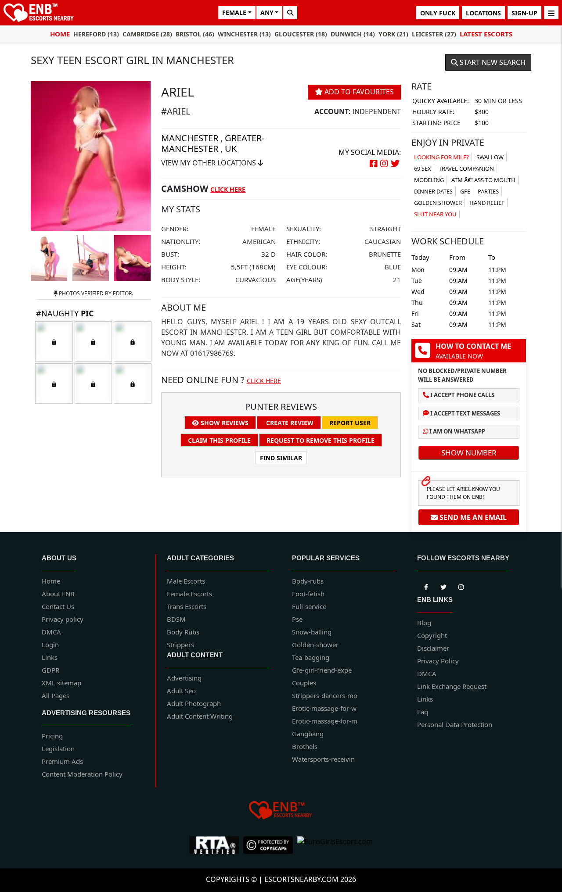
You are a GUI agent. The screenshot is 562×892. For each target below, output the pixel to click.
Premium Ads (62, 761)
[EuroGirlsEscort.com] (335, 845)
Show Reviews (224, 423)
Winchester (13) (244, 34)
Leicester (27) (434, 34)
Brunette (385, 254)
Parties (488, 191)
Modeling (429, 180)
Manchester (189, 138)
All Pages (55, 695)
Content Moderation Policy (82, 774)
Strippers (180, 644)
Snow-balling (311, 631)
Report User (350, 423)
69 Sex (422, 168)
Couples (304, 682)
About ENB (58, 593)
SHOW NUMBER (469, 453)
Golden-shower (315, 644)
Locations (483, 13)
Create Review (288, 423)
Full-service (309, 606)
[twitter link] (426, 585)
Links (50, 657)
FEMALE (234, 12)
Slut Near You (435, 214)
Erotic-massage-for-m (324, 720)
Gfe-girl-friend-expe (322, 670)
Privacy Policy (438, 660)
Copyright (432, 635)
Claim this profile (219, 440)
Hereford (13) (96, 34)
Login (50, 644)
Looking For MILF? (441, 157)
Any (267, 12)
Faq (422, 711)
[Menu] (551, 12)
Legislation (58, 748)
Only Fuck (437, 13)
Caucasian (382, 241)
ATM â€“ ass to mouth (483, 180)
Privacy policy (62, 619)
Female (263, 228)
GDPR (50, 670)
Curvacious (255, 279)
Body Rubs (183, 631)
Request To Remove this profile (321, 440)
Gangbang (308, 733)
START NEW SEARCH (492, 62)
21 (397, 279)
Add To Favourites (358, 92)
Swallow (490, 157)
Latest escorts (486, 33)
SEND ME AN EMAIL (472, 517)
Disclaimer (433, 648)
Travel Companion (466, 168)
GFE (465, 191)
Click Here (227, 189)
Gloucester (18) (300, 34)
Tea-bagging (310, 657)
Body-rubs (308, 581)
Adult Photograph (194, 703)
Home (60, 33)
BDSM (176, 619)
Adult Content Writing (200, 716)
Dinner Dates (433, 191)
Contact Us (58, 606)
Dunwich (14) (353, 34)
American (259, 241)
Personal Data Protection (454, 724)
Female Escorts (189, 593)
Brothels (304, 746)
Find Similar (281, 458)
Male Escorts (186, 581)
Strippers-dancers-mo (324, 695)
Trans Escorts (186, 606)
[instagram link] (461, 585)
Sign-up (524, 13)
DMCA (51, 631)
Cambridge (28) (147, 34)
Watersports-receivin (323, 759)
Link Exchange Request (451, 686)
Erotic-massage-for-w (324, 708)
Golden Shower (438, 203)
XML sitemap (61, 682)
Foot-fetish (308, 593)
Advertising (184, 677)
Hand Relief (486, 203)
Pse (297, 619)
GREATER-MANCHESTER (212, 143)
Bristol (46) (195, 34)
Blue (393, 266)
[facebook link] (443, 585)
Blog (424, 622)
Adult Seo (181, 690)
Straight (385, 228)
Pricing (52, 735)
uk (231, 148)
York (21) (393, 34)
